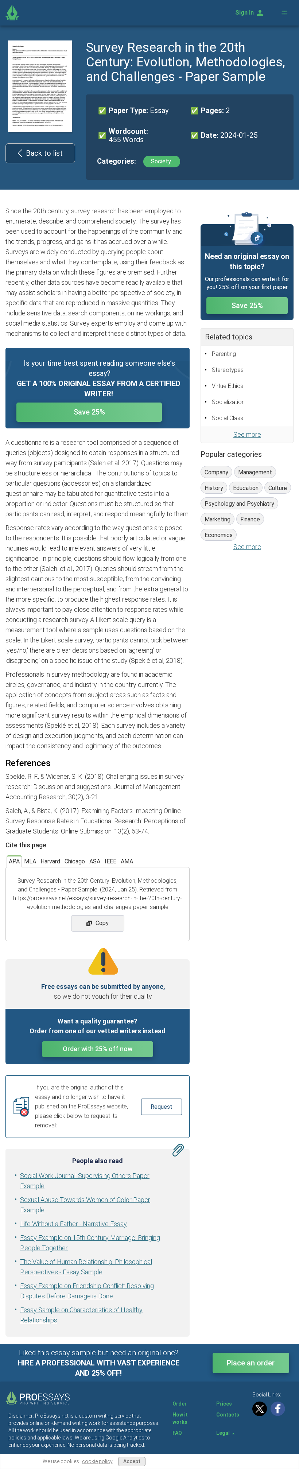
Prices (224, 1404)
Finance (250, 519)
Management (255, 472)
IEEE (110, 861)
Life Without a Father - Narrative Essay (73, 1224)
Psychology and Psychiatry (239, 503)
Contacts (227, 1415)
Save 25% (89, 412)
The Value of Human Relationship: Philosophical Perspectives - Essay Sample (86, 1267)
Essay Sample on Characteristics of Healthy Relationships (81, 1315)
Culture (277, 488)
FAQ (177, 1433)
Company (216, 472)
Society (161, 161)
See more (247, 434)
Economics (219, 535)
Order (179, 1404)
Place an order (251, 1363)
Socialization (228, 402)
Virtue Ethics (227, 385)
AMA (127, 861)
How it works (180, 1418)
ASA (94, 861)
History (214, 488)
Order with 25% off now (97, 1049)
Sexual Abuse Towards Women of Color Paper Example (85, 1205)
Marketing (217, 519)
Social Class (227, 418)
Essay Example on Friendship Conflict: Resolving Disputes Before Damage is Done (87, 1291)
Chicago (75, 861)
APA (14, 861)
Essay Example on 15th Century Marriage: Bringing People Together (90, 1243)
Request (161, 1106)
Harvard (50, 861)
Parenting (224, 353)
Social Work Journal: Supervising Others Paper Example (85, 1181)
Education (246, 488)
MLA (30, 861)
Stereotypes (228, 369)
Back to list (44, 153)
